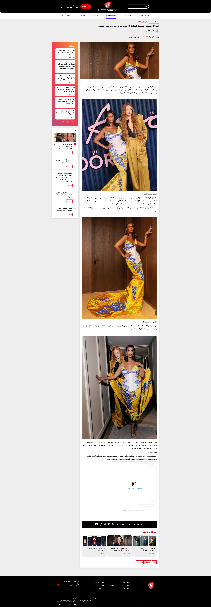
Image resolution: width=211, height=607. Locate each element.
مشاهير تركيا (127, 15)
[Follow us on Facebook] (70, 7)
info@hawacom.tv (65, 600)
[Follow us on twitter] (74, 7)
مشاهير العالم (111, 15)
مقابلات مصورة (66, 15)
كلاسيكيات (82, 15)
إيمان (154, 562)
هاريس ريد (140, 562)
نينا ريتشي (147, 562)
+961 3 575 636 (73, 600)
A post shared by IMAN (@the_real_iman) (134, 510)
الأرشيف (101, 588)
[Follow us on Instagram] (68, 7)
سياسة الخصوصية (97, 598)
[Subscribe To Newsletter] (58, 585)
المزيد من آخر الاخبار (68, 122)
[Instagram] (117, 524)
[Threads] (65, 7)
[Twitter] (150, 37)
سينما (96, 15)
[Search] (128, 6)
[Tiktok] (101, 524)
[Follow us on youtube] (77, 7)
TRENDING (86, 6)
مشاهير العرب (145, 15)
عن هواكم (88, 598)
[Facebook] (153, 37)
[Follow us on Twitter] (72, 604)
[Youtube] (96, 524)
